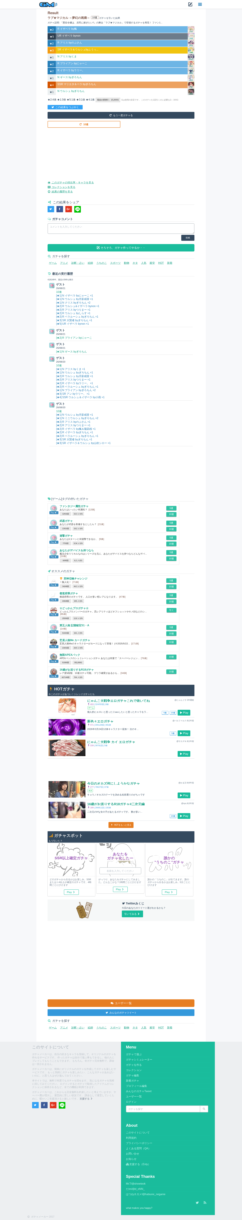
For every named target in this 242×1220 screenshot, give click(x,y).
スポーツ (115, 263)
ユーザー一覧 (123, 1003)
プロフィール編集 (136, 1086)
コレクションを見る (63, 187)
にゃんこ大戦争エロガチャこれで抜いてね (118, 701)
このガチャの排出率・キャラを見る (72, 182)
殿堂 (152, 263)
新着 (169, 263)
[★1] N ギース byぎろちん (71, 351)
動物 (126, 263)
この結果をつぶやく (67, 107)
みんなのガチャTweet (138, 1091)
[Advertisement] (121, 152)
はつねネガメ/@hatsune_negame (145, 1194)
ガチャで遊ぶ (134, 1054)
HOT (161, 263)
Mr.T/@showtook (136, 1183)
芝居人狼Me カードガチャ (75, 640)
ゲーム (53, 263)
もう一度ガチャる (122, 115)
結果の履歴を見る (62, 191)
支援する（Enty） (139, 1164)
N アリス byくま (67, 56)
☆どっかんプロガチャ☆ (74, 608)
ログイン (131, 1101)
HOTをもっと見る (122, 825)
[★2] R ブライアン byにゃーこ (74, 337)
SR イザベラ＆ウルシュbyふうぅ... (77, 49)
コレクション (134, 1070)
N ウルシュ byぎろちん (71, 91)
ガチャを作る (134, 1064)
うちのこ (101, 263)
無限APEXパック (70, 654)
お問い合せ (132, 1153)
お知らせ (131, 1159)
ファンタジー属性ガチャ (74, 506)
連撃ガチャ (66, 535)
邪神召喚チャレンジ (75, 578)
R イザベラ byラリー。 (71, 70)
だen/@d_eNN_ (135, 1189)
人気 (143, 263)
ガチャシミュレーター (139, 1059)
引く (171, 610)
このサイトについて (138, 1132)
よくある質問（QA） (138, 1148)
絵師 (90, 263)
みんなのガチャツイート (123, 1012)
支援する (85, 1098)
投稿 (188, 237)
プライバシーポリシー (139, 1143)
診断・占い (77, 263)
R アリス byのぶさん (69, 42)
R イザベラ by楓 (67, 28)
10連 (85, 124)
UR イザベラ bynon (69, 35)
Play (185, 712)
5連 (171, 508)
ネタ (135, 263)
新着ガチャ (132, 1080)
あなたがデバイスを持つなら (77, 550)
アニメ (64, 263)
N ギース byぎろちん (69, 77)
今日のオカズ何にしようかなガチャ (113, 783)
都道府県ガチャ (69, 593)
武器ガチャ (66, 520)
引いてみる (130, 913)
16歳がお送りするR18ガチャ (77, 669)
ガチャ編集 (132, 1075)
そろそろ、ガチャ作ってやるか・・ (122, 247)
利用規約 (131, 1137)
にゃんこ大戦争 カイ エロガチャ (111, 742)
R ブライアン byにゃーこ (72, 63)
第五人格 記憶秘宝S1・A (74, 625)
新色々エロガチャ (100, 721)
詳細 (191, 31)
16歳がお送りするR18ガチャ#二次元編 (116, 804)
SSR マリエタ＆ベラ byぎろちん (76, 84)
